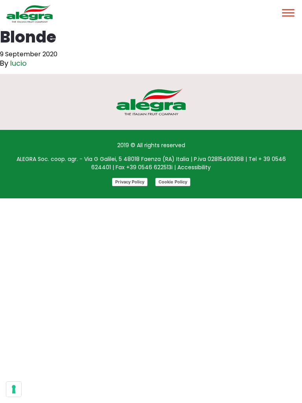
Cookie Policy (172, 182)
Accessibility (194, 167)
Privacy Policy (129, 182)
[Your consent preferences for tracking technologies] (13, 389)
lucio (18, 63)
